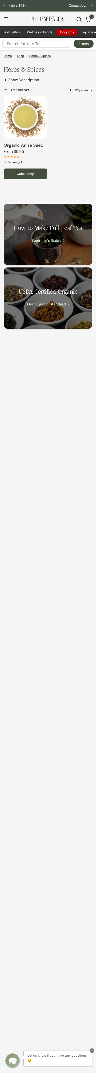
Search (84, 44)
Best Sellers (11, 32)
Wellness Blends (39, 32)
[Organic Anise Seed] (25, 117)
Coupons (67, 32)
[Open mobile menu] (6, 19)
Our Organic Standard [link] (46, 304)
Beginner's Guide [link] (47, 240)
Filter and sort (19, 90)
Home (8, 56)
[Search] (79, 19)
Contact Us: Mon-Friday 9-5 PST (48, 5)
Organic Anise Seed (23, 145)
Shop (20, 56)
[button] (12, 1060)
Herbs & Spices (40, 56)
